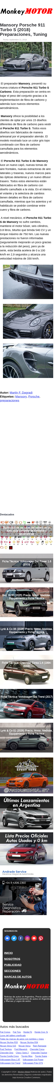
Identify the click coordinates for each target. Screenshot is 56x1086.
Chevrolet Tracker (39, 1053)
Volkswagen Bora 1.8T (10, 1059)
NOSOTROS (12, 958)
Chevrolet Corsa (37, 1049)
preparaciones (9, 400)
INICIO (8, 953)
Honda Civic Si (41, 1032)
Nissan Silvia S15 (8, 1046)
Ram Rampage (39, 1046)
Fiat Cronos (5, 1032)
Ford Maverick (20, 1049)
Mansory (21, 396)
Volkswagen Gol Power (33, 1059)
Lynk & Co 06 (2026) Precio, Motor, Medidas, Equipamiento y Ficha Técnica (26, 630)
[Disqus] (26, 468)
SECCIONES (12, 970)
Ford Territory (6, 1049)
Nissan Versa (24, 1046)
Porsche (34, 396)
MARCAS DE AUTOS (18, 976)
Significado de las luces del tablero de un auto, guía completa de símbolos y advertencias (26, 530)
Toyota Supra (41, 1056)
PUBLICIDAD (12, 964)
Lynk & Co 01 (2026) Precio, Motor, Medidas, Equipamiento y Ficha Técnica (26, 732)
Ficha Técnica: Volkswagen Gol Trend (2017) (27, 696)
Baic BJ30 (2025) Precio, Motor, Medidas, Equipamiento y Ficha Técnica (26, 597)
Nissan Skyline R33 (9, 1042)
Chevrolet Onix (6, 1053)
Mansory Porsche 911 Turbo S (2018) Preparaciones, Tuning (23, 30)
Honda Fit (27, 1032)
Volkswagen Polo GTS (33, 1063)
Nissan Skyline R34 (29, 1042)
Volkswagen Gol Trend (10, 1063)
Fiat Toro (17, 1032)
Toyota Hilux (27, 1056)
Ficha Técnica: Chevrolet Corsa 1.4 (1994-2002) (26, 664)
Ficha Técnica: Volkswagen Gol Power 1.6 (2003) (26, 563)
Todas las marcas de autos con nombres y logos (22, 1039)
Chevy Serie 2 (22, 1053)
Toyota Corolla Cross (9, 1056)
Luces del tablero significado (13, 1035)
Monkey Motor (24, 1072)
